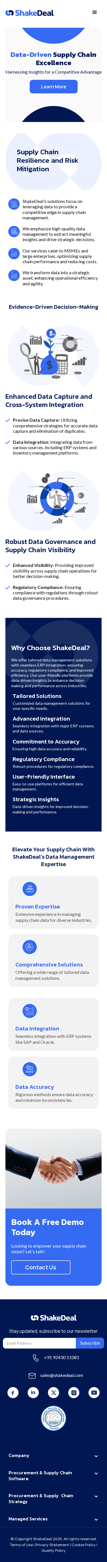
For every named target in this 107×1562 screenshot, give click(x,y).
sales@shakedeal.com (61, 1375)
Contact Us (40, 1267)
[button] (95, 12)
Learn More (53, 86)
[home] (29, 12)
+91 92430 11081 (61, 1357)
